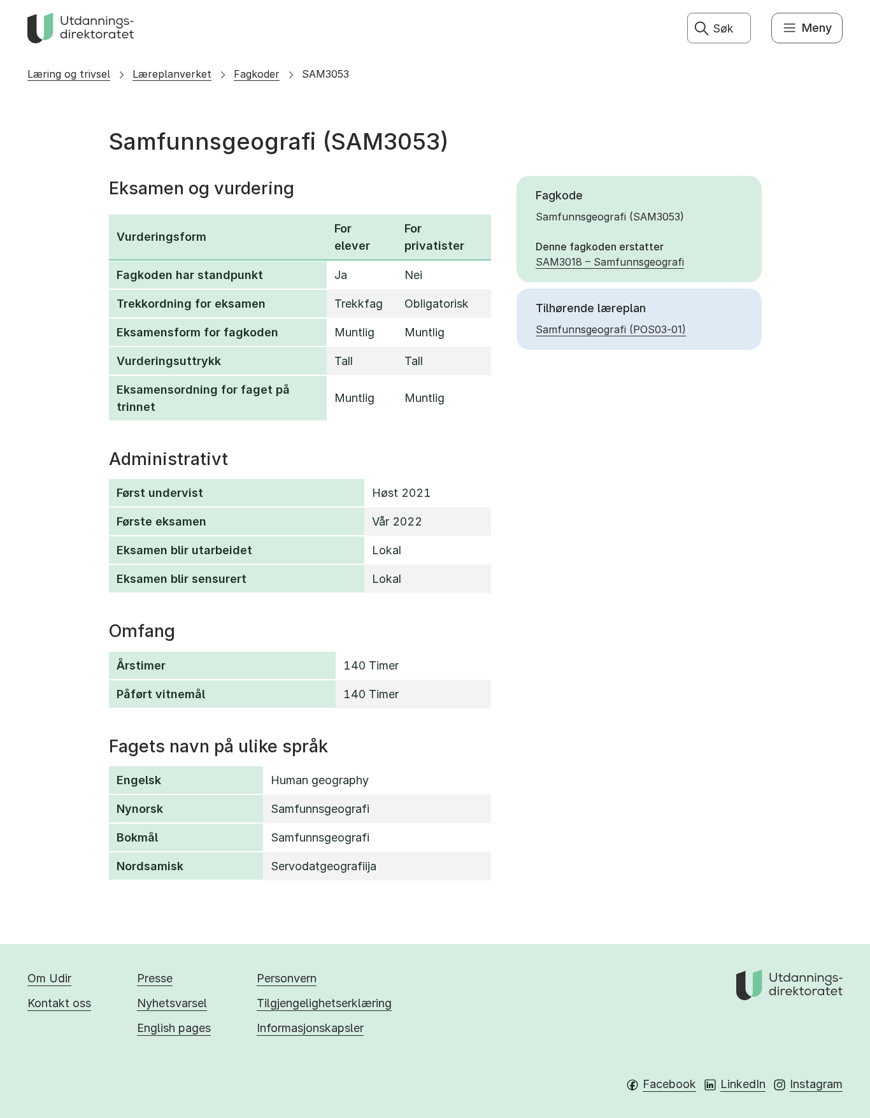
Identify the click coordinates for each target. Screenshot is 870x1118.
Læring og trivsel (68, 74)
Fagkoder (257, 74)
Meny (817, 27)
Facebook (669, 1084)
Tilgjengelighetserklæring (324, 1003)
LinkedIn (743, 1084)
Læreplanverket (171, 74)
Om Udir (49, 978)
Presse (155, 978)
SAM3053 (325, 74)
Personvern (287, 978)
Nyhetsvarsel (172, 1003)
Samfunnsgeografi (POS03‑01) (611, 329)
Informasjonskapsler (310, 1028)
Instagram (816, 1084)
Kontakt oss (59, 1003)
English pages (174, 1028)
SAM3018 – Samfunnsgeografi (610, 261)
